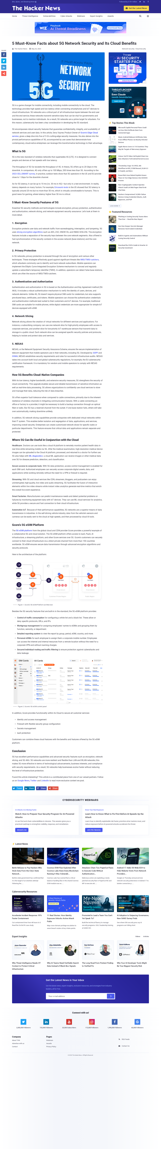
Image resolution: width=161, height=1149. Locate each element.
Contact (15, 1047)
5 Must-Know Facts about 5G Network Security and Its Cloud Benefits (74, 43)
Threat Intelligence (30, 16)
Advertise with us (18, 1043)
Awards (111, 16)
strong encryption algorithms (30, 232)
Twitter (33, 780)
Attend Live (22, 830)
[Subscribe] (110, 996)
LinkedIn (45, 780)
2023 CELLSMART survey (23, 174)
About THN (16, 1040)
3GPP (95, 353)
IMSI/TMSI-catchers (89, 259)
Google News (23, 780)
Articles (146, 936)
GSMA (15, 356)
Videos (137, 936)
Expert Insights (96, 16)
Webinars (81, 16)
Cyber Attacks (66, 16)
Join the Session (94, 830)
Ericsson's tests (61, 187)
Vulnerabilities (49, 16)
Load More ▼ (115, 206)
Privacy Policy (51, 1047)
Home (14, 16)
